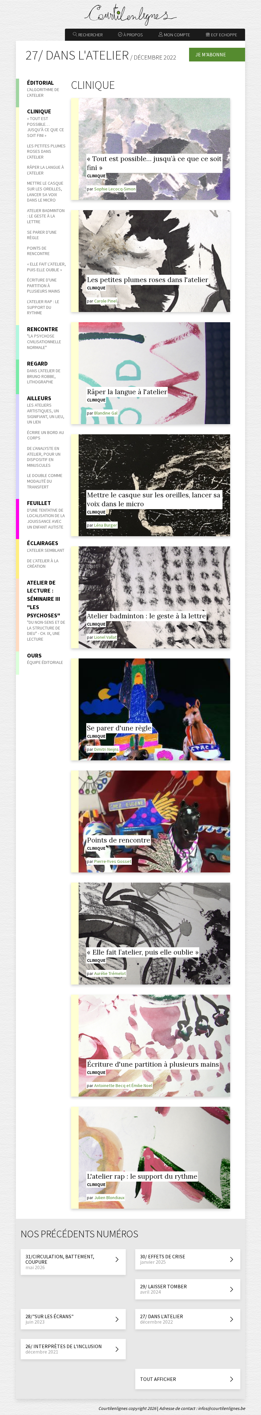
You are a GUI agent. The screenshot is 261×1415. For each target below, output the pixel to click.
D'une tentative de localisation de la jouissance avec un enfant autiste (46, 518)
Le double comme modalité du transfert (44, 481)
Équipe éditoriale (45, 662)
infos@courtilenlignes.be (221, 1408)
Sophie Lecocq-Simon (115, 189)
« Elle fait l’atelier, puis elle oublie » (46, 267)
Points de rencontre (38, 251)
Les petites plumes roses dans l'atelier (46, 151)
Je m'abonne (210, 54)
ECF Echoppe (223, 35)
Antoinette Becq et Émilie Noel (123, 1085)
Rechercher (89, 35)
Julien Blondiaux (109, 1197)
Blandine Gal (105, 413)
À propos (133, 35)
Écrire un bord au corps (45, 435)
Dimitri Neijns (106, 749)
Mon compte (176, 35)
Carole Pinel (105, 301)
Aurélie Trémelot (110, 973)
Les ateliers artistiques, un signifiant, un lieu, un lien (45, 413)
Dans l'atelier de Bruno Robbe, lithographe (43, 376)
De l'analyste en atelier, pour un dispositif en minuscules (43, 456)
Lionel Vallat (105, 637)
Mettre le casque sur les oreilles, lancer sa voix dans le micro (45, 191)
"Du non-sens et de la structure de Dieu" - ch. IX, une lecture (46, 630)
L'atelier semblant (45, 550)
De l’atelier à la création (43, 563)
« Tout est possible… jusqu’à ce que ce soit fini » (45, 127)
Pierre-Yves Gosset (112, 861)
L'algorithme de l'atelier (43, 92)
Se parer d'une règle (42, 235)
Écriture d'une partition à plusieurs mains (43, 285)
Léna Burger (105, 525)
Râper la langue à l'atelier (45, 170)
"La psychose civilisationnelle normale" (44, 341)
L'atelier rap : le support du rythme (43, 307)
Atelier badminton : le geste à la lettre (46, 216)
